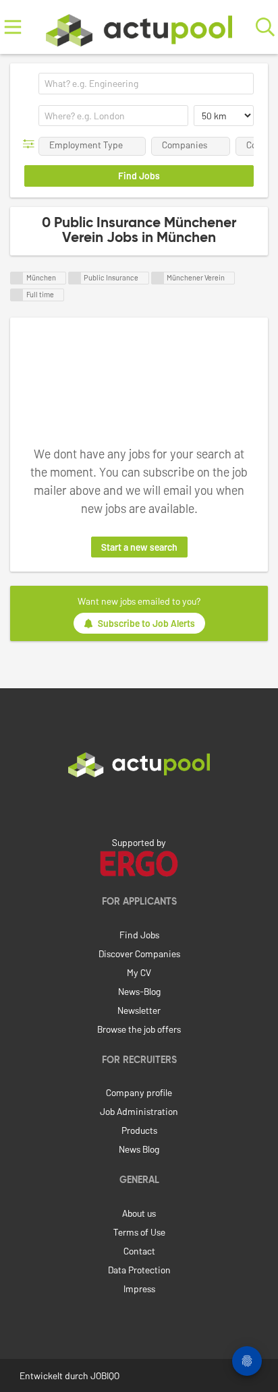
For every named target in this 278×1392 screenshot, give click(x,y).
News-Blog (139, 991)
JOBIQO (104, 1375)
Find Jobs (139, 934)
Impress (139, 1288)
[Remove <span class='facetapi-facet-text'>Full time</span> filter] (17, 295)
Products (139, 1130)
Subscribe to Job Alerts (146, 623)
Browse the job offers (139, 1029)
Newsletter (139, 1010)
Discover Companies (139, 953)
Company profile (139, 1092)
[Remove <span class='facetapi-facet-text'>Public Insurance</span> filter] (75, 278)
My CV (139, 972)
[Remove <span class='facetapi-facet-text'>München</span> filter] (17, 278)
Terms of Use (139, 1232)
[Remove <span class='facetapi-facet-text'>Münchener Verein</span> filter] (158, 278)
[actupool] (139, 27)
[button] (31, 144)
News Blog (139, 1149)
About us (139, 1213)
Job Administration (139, 1111)
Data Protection (139, 1269)
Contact (139, 1251)
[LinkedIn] (139, 805)
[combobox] (146, 83)
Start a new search (139, 547)
